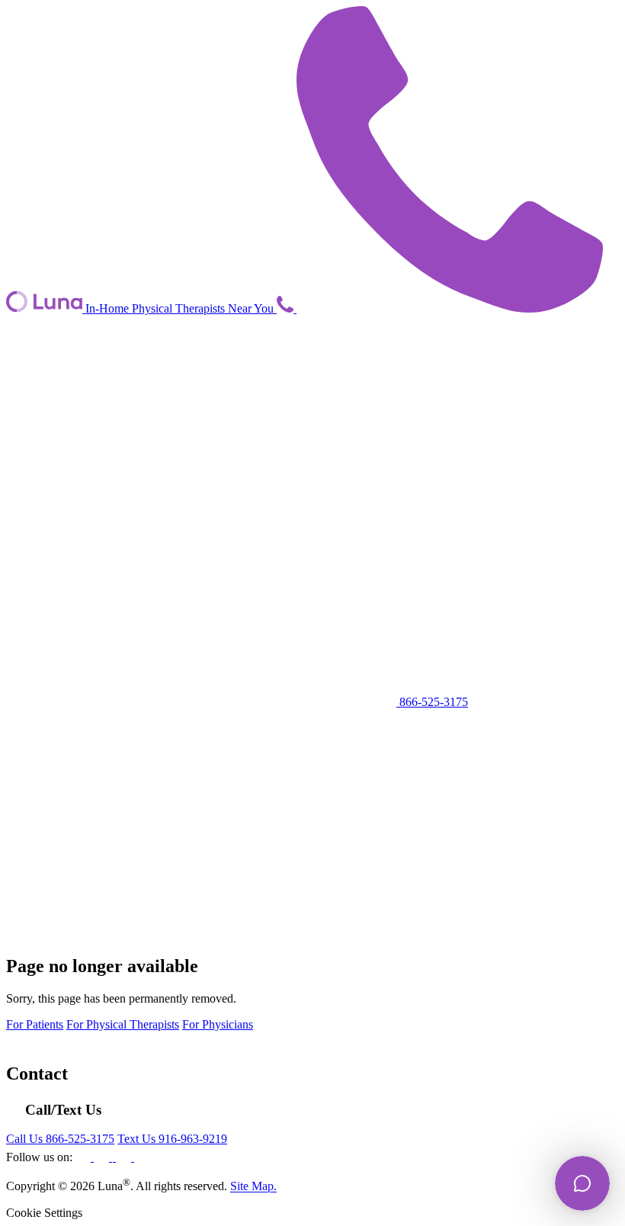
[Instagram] (114, 1157)
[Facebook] (84, 1157)
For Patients (34, 1024)
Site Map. (253, 1186)
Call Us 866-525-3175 (60, 1138)
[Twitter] (125, 1157)
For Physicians (217, 1024)
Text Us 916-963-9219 (172, 1138)
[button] (286, 308)
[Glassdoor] (141, 1157)
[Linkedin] (103, 1157)
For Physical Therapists (122, 1024)
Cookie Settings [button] (44, 1212)
